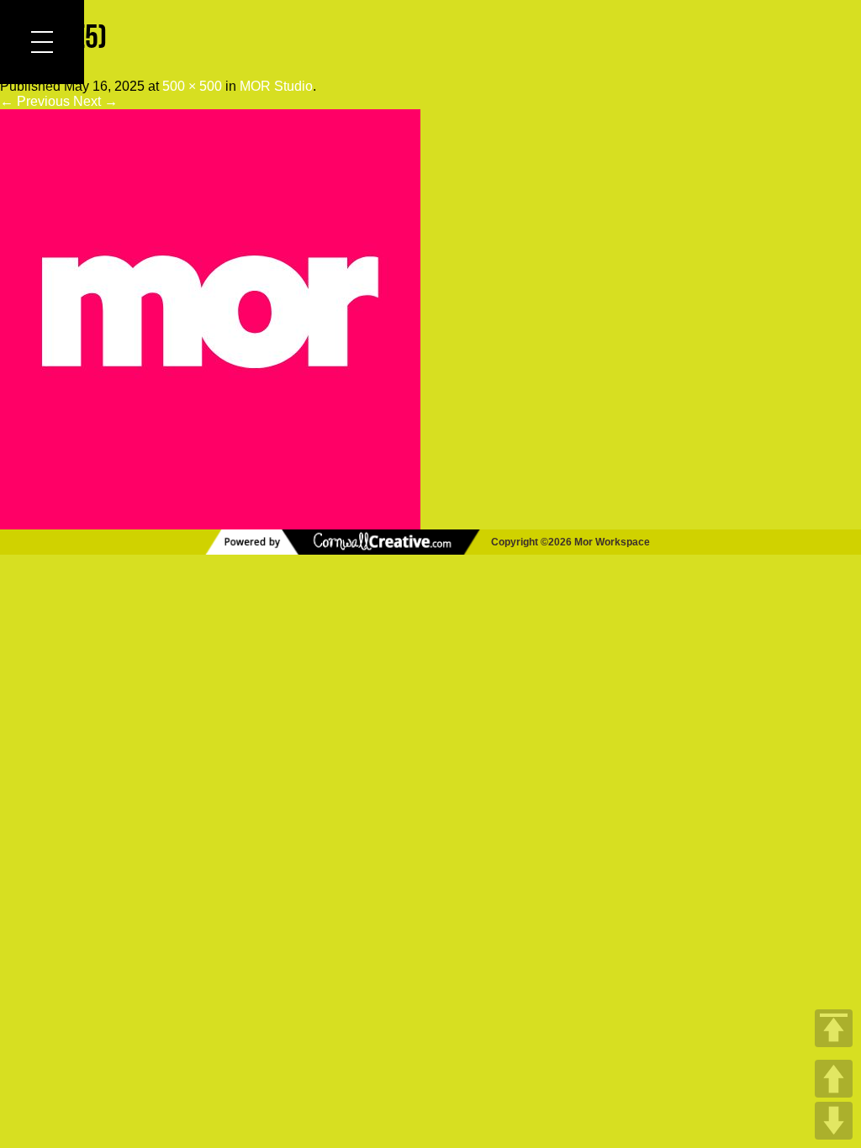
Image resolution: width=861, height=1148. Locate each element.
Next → (95, 101)
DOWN (834, 1121)
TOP (834, 1028)
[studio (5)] (210, 521)
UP (834, 1079)
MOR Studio (276, 86)
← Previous (35, 101)
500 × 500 (192, 86)
